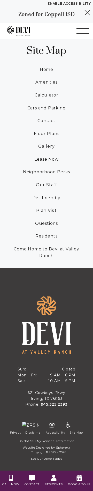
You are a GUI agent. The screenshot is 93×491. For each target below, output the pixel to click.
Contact (46, 120)
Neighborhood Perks (46, 171)
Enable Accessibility (69, 3)
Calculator (46, 95)
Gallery (46, 146)
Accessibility (55, 432)
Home (46, 69)
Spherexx (63, 447)
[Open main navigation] (82, 31)
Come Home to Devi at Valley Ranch (46, 252)
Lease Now (46, 159)
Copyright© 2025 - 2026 (48, 452)
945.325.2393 (54, 404)
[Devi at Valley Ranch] (28, 31)
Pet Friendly (47, 197)
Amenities (46, 82)
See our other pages (46, 458)
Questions (46, 223)
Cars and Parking (46, 108)
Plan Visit (46, 210)
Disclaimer (33, 432)
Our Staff (46, 184)
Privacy (15, 432)
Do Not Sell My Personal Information (46, 441)
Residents (46, 236)
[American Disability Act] (67, 425)
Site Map (76, 432)
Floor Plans (46, 133)
